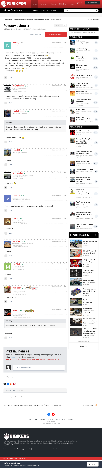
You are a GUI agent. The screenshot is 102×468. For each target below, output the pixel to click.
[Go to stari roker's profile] (72, 85)
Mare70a (16, 241)
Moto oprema (80, 41)
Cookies (70, 419)
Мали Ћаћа (79, 103)
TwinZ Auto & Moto (82, 161)
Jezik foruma (33, 419)
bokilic (77, 228)
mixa (77, 122)
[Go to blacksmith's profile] (72, 152)
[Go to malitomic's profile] (72, 76)
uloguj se (14, 357)
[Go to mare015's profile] (7, 152)
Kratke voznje (80, 110)
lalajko (78, 112)
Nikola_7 (14, 29)
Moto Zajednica (12, 10)
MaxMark (16, 264)
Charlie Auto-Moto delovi (84, 169)
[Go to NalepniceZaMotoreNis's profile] (72, 191)
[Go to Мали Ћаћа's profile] (72, 101)
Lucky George (80, 218)
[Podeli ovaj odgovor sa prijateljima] (66, 47)
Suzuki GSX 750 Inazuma (84, 75)
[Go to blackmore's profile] (72, 66)
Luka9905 (78, 145)
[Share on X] (4, 384)
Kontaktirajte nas (60, 419)
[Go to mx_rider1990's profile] (7, 88)
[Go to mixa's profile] (72, 119)
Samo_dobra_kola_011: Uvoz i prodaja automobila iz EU (84, 141)
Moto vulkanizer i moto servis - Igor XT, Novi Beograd (83, 180)
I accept (93, 464)
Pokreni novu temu (35, 34)
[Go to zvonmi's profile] (7, 312)
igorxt (77, 183)
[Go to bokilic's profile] (72, 226)
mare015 (16, 150)
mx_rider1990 (18, 86)
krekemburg (79, 51)
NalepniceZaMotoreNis (82, 196)
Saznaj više (83, 346)
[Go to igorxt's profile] (72, 179)
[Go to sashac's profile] (72, 42)
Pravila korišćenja (35, 465)
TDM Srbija (79, 57)
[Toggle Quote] (7, 122)
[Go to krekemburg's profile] (72, 50)
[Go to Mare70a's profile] (7, 244)
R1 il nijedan (17, 173)
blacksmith (79, 155)
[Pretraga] (96, 10)
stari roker (79, 87)
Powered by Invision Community (51, 423)
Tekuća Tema (87, 11)
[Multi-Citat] (5, 77)
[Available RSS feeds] (96, 405)
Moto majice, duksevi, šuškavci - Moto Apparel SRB (84, 214)
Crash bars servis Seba (83, 131)
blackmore (79, 69)
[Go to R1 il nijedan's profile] (7, 175)
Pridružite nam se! (92, 3)
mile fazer (16, 288)
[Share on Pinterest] (14, 384)
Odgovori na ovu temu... (24, 368)
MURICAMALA (80, 59)
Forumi (35, 10)
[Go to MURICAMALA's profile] (72, 58)
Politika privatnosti (46, 419)
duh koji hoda (18, 111)
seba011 (78, 133)
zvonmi (15, 310)
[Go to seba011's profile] (72, 132)
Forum (34, 4)
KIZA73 (15, 218)
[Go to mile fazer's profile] (7, 289)
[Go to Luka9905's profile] (72, 140)
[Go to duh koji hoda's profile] (7, 113)
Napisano (59, 42)
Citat (10, 77)
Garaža (72, 4)
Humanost (43, 4)
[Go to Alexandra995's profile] (72, 171)
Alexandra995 (80, 171)
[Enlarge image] (47, 55)
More (53, 10)
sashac (78, 43)
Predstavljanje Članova (38, 29)
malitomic (78, 77)
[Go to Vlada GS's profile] (7, 198)
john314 (78, 93)
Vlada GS (16, 195)
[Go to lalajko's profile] (72, 111)
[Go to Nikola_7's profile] (7, 45)
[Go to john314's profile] (72, 93)
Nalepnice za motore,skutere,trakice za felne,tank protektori (84, 192)
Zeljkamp (78, 163)
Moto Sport (62, 4)
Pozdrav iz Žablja (82, 49)
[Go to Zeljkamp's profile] (72, 163)
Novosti (44, 10)
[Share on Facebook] (8, 384)
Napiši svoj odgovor (56, 34)
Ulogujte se (78, 3)
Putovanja (53, 4)
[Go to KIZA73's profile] (7, 221)
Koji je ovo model (81, 92)
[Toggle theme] (96, 235)
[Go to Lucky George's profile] (72, 213)
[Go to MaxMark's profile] (7, 266)
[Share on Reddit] (11, 384)
